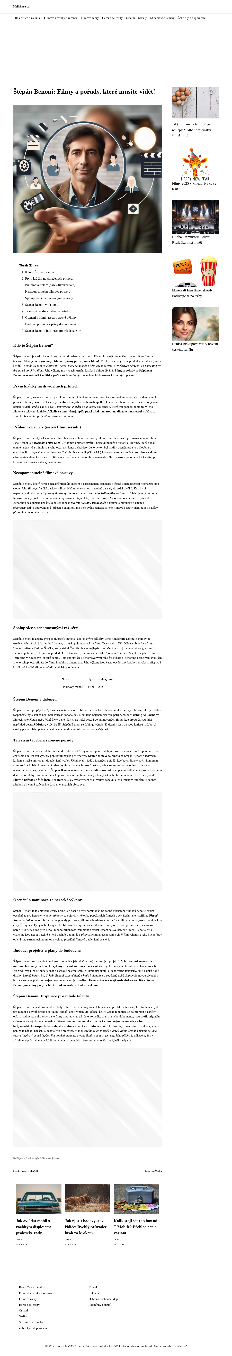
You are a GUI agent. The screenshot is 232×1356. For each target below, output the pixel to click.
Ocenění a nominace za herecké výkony (51, 317)
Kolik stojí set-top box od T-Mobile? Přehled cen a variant (135, 1227)
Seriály (142, 18)
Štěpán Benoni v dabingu (41, 304)
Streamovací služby (162, 18)
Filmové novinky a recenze (60, 18)
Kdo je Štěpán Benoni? (40, 272)
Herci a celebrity (112, 18)
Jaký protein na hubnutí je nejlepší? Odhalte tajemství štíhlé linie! (191, 129)
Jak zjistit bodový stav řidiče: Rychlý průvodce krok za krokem (86, 1227)
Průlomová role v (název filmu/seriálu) (50, 285)
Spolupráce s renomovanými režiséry (49, 298)
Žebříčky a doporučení (192, 18)
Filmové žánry (90, 18)
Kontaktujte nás (50, 1158)
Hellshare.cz (21, 6)
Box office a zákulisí (28, 18)
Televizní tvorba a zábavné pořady (47, 311)
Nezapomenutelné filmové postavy (47, 291)
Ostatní (130, 18)
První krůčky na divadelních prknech (49, 278)
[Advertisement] (116, 46)
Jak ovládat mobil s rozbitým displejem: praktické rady (33, 1227)
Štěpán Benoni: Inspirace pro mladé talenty (53, 330)
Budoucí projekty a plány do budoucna (50, 324)
